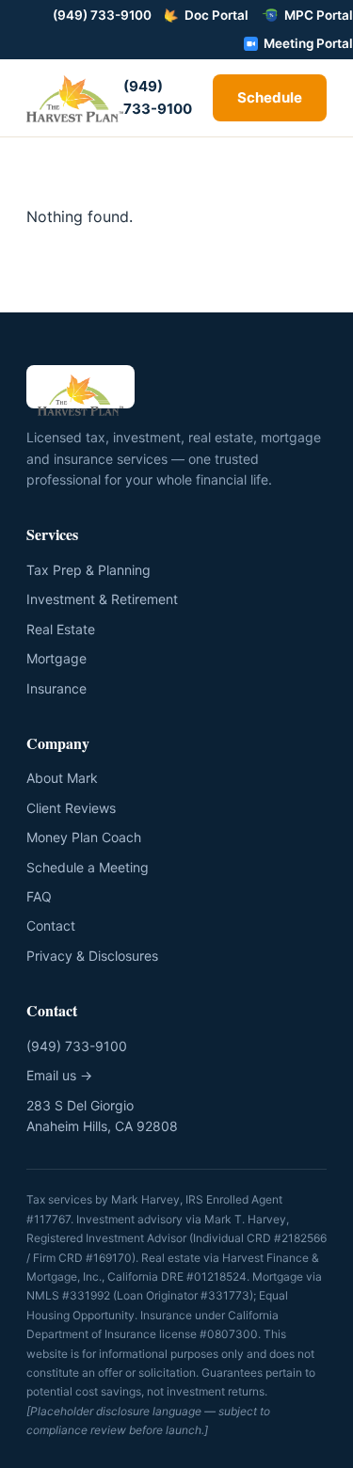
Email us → (59, 1075)
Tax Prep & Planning (88, 570)
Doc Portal (217, 15)
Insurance (56, 688)
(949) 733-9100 (102, 15)
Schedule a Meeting (87, 867)
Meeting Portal (308, 43)
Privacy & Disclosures (92, 956)
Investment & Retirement (102, 599)
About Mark (62, 778)
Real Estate (60, 629)
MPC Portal (318, 15)
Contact (50, 925)
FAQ (39, 896)
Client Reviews (71, 808)
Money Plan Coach (83, 837)
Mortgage (56, 658)
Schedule (269, 97)
